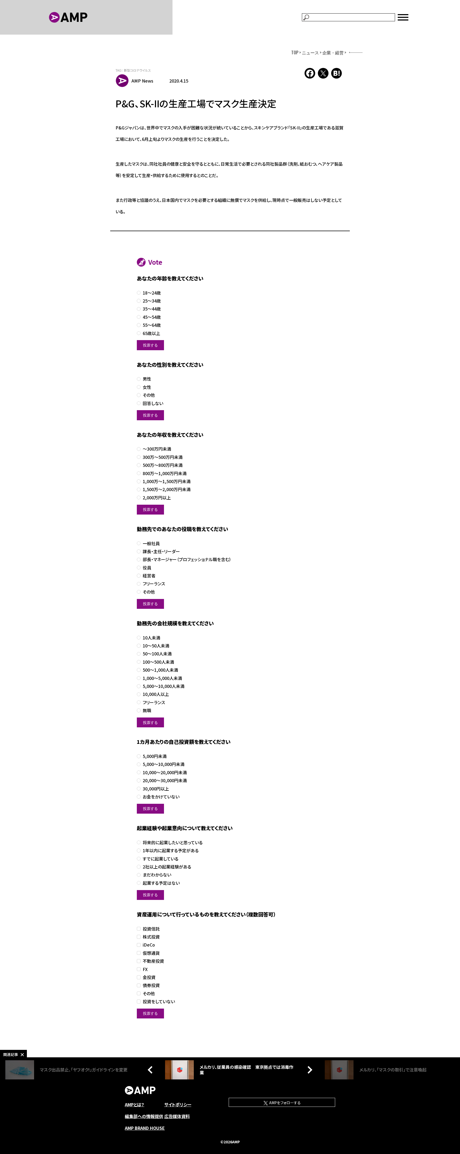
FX (145, 969)
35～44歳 (152, 309)
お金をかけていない (161, 797)
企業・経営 (333, 52)
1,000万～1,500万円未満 (167, 481)
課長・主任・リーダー (161, 551)
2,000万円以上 (157, 497)
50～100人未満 (157, 653)
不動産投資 (153, 961)
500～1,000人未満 (160, 670)
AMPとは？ (134, 1104)
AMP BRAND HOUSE (145, 1128)
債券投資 (151, 985)
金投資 (149, 977)
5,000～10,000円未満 (163, 764)
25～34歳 (152, 301)
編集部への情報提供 (144, 1116)
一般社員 (151, 543)
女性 (147, 387)
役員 (147, 567)
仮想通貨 (151, 953)
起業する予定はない (161, 883)
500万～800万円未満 (163, 465)
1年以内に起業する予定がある (171, 850)
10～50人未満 (156, 646)
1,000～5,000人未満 (162, 678)
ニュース (310, 52)
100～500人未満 (158, 662)
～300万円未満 (157, 449)
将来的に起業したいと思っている (173, 842)
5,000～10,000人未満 (163, 686)
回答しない (153, 403)
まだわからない (157, 875)
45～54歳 (152, 317)
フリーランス (154, 583)
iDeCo (149, 945)
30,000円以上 (156, 789)
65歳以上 (151, 333)
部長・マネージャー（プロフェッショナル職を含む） (187, 559)
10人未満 (151, 638)
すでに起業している (160, 859)
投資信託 (151, 929)
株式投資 (151, 937)
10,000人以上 (156, 694)
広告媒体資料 (177, 1116)
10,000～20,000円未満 (165, 772)
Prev (151, 1070)
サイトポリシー (177, 1104)
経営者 (149, 575)
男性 (147, 379)
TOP (294, 52)
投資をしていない (159, 1001)
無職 (147, 710)
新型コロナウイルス (137, 70)
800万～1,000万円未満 (165, 473)
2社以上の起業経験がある (167, 867)
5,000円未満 (155, 756)
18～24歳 (152, 293)
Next (308, 1070)
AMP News (142, 81)
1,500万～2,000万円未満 (167, 489)
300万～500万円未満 (163, 457)
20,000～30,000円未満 (165, 780)
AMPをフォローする (284, 1102)
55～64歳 (152, 325)
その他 (149, 395)
